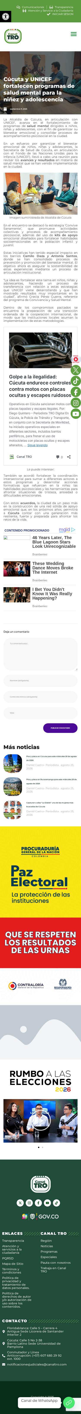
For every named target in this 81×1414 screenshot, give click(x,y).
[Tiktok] (56, 1203)
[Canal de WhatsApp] (69, 1403)
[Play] (40, 1121)
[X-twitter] (20, 1203)
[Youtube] (47, 1203)
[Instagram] (29, 1203)
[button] (5, 16)
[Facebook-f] (38, 1203)
